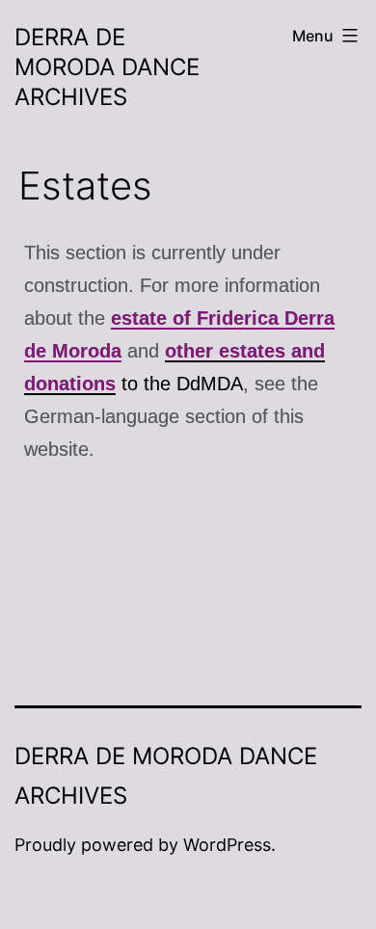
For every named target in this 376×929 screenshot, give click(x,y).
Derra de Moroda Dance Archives (107, 67)
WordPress (227, 845)
